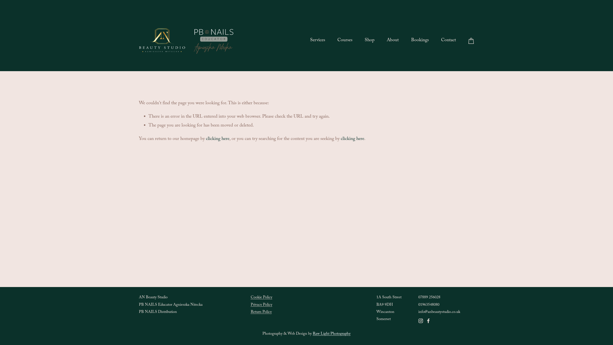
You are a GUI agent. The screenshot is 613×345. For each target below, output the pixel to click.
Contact (448, 41)
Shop (370, 41)
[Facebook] (428, 320)
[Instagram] (420, 320)
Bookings (420, 41)
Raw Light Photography (332, 334)
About (393, 41)
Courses (344, 41)
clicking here (217, 139)
